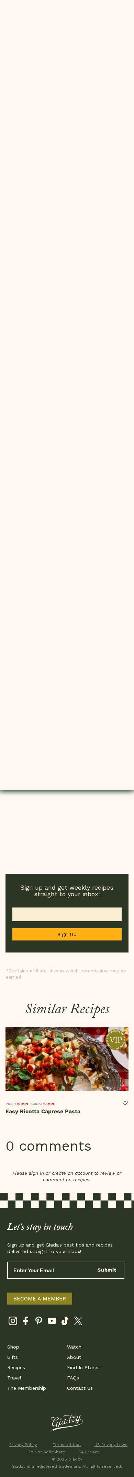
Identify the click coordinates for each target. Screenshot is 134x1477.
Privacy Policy (23, 1444)
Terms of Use (67, 1444)
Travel (14, 1377)
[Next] (126, 1075)
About (74, 1357)
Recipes (16, 1367)
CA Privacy (88, 1452)
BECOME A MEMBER (39, 1298)
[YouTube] (52, 1322)
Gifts (12, 1357)
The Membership (26, 1388)
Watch (74, 1347)
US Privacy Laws (110, 1444)
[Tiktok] (65, 1322)
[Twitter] (78, 1322)
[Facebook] (26, 1322)
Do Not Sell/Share (45, 1452)
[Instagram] (13, 1322)
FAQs (73, 1377)
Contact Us (80, 1388)
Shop (13, 1347)
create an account (72, 1173)
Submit (107, 1270)
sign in (36, 1173)
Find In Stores (83, 1367)
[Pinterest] (39, 1322)
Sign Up (67, 934)
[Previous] (8, 1075)
